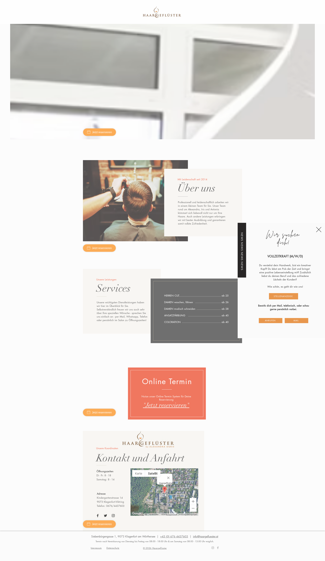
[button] (318, 229)
